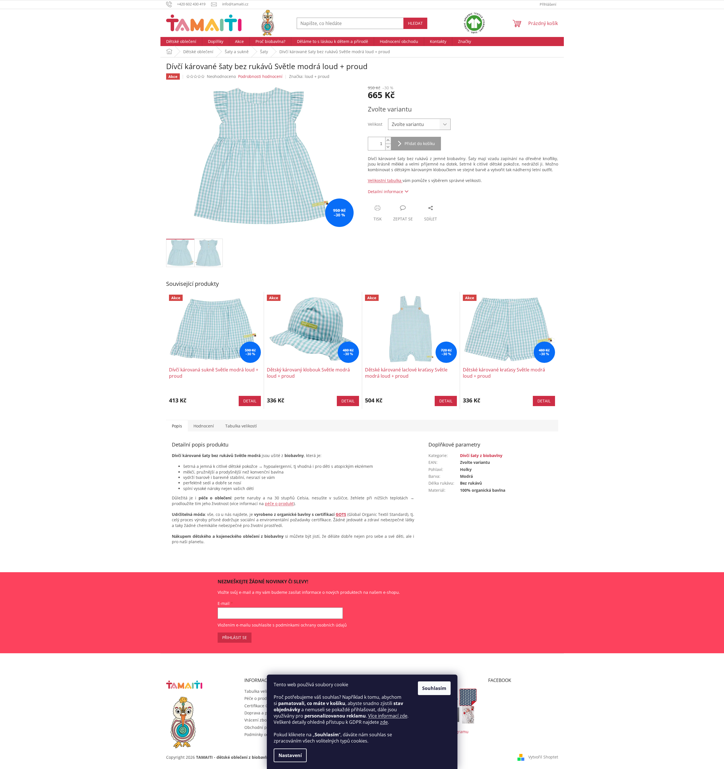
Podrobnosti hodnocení (260, 76)
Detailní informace (385, 191)
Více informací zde (387, 716)
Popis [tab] (177, 426)
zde (384, 722)
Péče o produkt (258, 698)
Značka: (309, 76)
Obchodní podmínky (263, 727)
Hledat (415, 23)
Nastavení (290, 755)
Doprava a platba (260, 713)
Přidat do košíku (420, 143)
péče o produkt (279, 503)
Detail (249, 401)
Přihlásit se (234, 637)
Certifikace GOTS (260, 705)
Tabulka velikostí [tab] (241, 426)
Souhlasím (434, 688)
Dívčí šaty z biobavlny (481, 455)
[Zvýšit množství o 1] (388, 140)
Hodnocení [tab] (203, 426)
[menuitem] (181, 41)
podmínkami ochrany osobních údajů (311, 625)
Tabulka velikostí (260, 691)
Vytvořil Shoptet (543, 757)
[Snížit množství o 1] (388, 147)
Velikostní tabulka (385, 180)
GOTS (341, 514)
